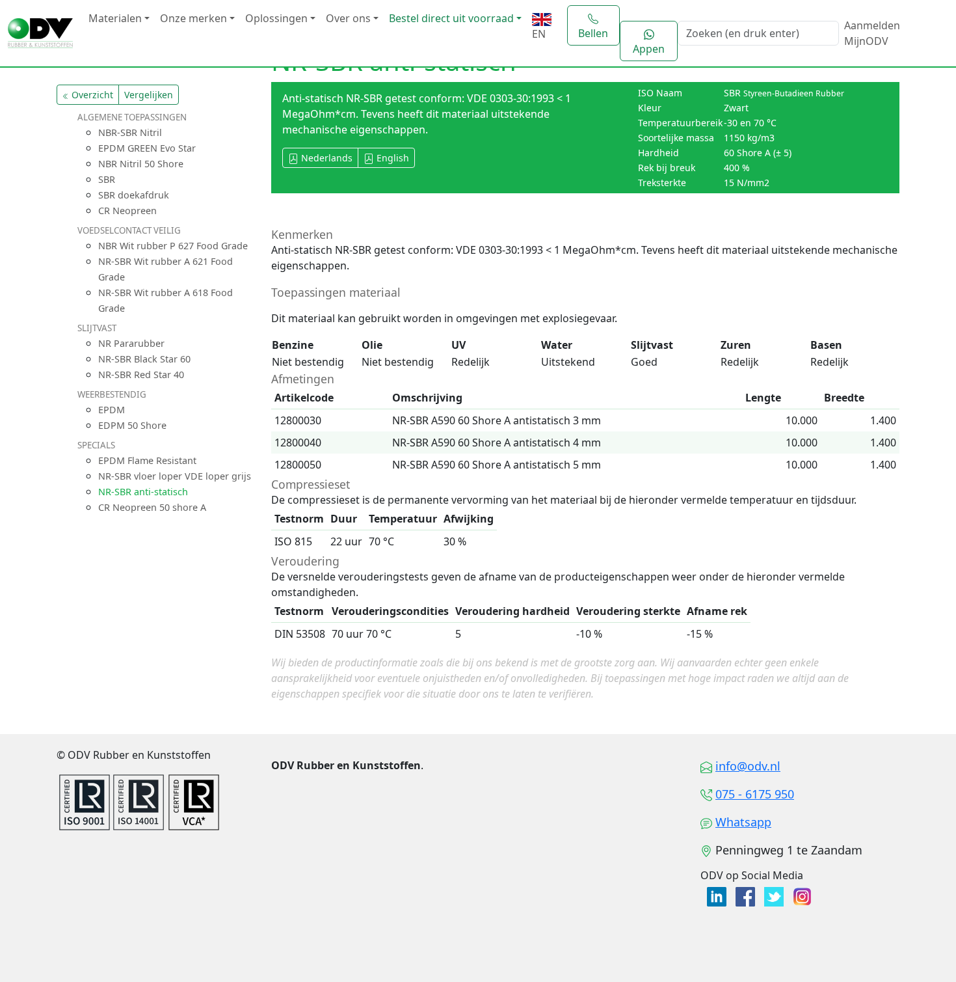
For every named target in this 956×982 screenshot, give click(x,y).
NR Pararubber (131, 343)
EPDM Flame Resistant (147, 460)
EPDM (111, 409)
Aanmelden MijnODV (872, 33)
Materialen (115, 18)
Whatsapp (743, 822)
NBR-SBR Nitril (130, 132)
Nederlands (325, 158)
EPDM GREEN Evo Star (147, 148)
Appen (649, 49)
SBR (106, 179)
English (391, 158)
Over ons (348, 18)
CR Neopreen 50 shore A (152, 507)
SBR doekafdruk (133, 195)
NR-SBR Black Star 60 (144, 359)
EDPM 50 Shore (132, 425)
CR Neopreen (127, 210)
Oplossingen (276, 18)
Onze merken (193, 18)
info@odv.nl (747, 766)
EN (539, 34)
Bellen (593, 33)
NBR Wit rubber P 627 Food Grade (173, 245)
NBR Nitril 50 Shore (140, 163)
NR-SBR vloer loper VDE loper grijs (174, 476)
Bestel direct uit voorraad (451, 18)
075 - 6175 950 (754, 794)
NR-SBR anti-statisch (143, 491)
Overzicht (91, 95)
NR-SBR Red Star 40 (141, 374)
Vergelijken (148, 95)
